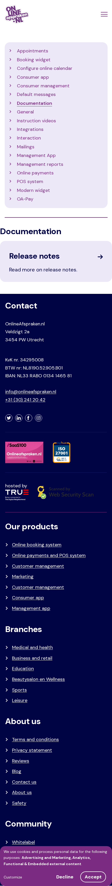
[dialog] (56, 866)
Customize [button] (13, 877)
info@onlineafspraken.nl (30, 392)
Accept (93, 877)
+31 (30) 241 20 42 (25, 400)
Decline (64, 877)
